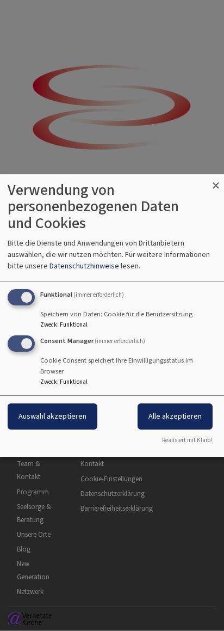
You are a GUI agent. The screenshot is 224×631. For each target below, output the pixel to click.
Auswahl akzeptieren (52, 417)
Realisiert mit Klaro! (187, 440)
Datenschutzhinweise (84, 266)
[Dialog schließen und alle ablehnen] (216, 181)
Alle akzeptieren (175, 417)
